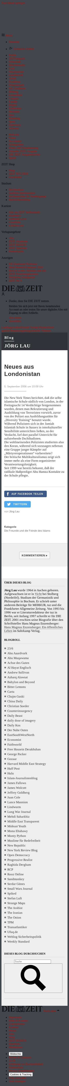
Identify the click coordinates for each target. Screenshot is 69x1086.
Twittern (20, 504)
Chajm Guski (15, 696)
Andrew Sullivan (18, 672)
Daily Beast (14, 715)
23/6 (10, 648)
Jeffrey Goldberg (18, 792)
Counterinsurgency (19, 711)
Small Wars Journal (20, 888)
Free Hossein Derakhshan (24, 749)
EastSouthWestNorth (20, 735)
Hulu (10, 773)
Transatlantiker (17, 927)
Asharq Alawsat (17, 677)
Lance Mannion (17, 802)
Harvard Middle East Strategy (26, 764)
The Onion (14, 917)
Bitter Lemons (16, 687)
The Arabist (14, 908)
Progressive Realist (19, 860)
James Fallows (16, 783)
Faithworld (14, 744)
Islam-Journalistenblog (22, 778)
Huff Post (13, 768)
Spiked (11, 893)
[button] (6, 35)
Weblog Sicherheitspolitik (24, 937)
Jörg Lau (17, 346)
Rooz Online (15, 874)
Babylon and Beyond (21, 682)
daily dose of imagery (21, 720)
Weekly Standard (18, 941)
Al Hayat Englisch (19, 667)
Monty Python (16, 836)
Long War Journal (19, 812)
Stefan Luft (14, 898)
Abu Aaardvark (17, 653)
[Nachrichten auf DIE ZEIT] (22, 290)
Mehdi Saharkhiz (18, 816)
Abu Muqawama (18, 658)
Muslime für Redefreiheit (23, 840)
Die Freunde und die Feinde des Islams (27, 530)
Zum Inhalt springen (13, 3)
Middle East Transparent (23, 821)
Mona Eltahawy (17, 831)
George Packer (16, 754)
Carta (10, 691)
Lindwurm (14, 807)
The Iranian (14, 912)
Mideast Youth (16, 826)
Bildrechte (15, 1054)
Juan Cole (13, 797)
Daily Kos (13, 725)
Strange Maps (16, 903)
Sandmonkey (15, 879)
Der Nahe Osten (17, 730)
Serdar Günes (16, 884)
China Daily (15, 701)
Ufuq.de (12, 932)
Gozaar (12, 759)
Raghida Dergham (19, 864)
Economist (14, 739)
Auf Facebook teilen (27, 494)
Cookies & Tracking (20, 1074)
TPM (10, 922)
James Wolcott (16, 788)
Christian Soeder (18, 706)
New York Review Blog (22, 850)
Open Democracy (18, 855)
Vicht (38, 594)
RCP (10, 869)
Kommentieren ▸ (34, 555)
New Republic (16, 845)
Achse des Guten (18, 663)
